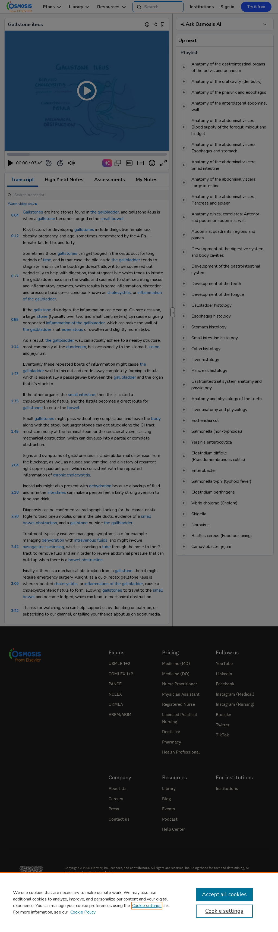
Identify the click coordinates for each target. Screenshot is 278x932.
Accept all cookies (224, 894)
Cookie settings (147, 906)
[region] (139, 902)
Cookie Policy (83, 912)
